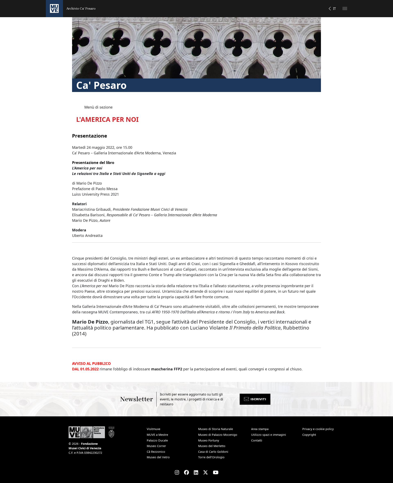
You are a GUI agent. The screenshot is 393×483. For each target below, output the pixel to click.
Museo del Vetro (158, 457)
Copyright (309, 435)
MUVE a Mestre (157, 435)
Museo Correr (156, 446)
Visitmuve (153, 429)
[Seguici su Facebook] (186, 472)
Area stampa (260, 429)
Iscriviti (258, 399)
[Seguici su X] (205, 472)
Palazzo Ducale (157, 440)
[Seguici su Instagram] (177, 472)
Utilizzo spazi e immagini (268, 435)
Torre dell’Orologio (211, 457)
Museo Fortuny (208, 440)
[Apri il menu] (344, 8)
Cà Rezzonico (156, 452)
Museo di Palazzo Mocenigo (217, 435)
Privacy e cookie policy (318, 429)
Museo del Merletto (211, 446)
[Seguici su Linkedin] (196, 472)
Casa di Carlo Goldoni (213, 452)
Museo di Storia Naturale (215, 429)
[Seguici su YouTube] (215, 472)
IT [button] (334, 8)
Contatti (256, 440)
